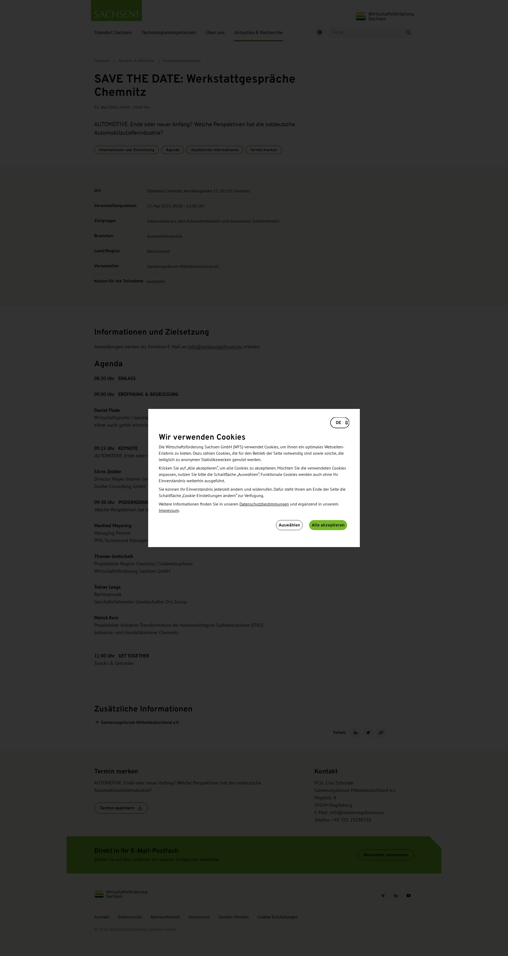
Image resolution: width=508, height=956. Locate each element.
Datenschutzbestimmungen (264, 504)
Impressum (169, 510)
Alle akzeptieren (328, 525)
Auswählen (289, 525)
